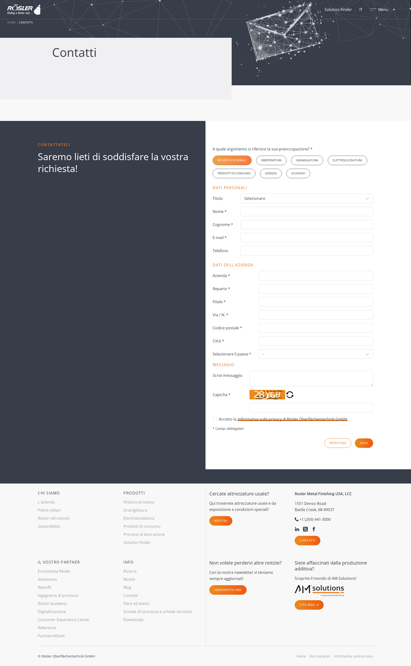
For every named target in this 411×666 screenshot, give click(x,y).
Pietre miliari (49, 510)
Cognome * (223, 224)
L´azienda (46, 502)
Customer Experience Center (63, 619)
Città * (218, 341)
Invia (364, 443)
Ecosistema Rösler (54, 571)
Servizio (271, 173)
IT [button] (360, 9)
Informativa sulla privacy (353, 656)
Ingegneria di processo (58, 595)
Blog (127, 587)
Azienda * (221, 275)
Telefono (220, 250)
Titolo (218, 198)
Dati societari (319, 656)
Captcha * (221, 394)
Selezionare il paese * (232, 354)
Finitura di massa (138, 502)
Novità (129, 579)
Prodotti (134, 493)
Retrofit (44, 587)
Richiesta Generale (232, 160)
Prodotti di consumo (234, 173)
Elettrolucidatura (347, 160)
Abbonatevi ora (228, 590)
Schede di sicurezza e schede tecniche (157, 611)
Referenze (47, 627)
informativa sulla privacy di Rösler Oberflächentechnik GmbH (292, 419)
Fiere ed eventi (136, 603)
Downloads (133, 619)
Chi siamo (49, 493)
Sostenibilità (49, 526)
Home (11, 22)
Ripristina (337, 443)
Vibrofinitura (271, 160)
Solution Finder (338, 9)
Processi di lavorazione (144, 534)
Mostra (220, 521)
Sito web (308, 605)
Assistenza (47, 579)
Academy (298, 173)
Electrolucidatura (138, 518)
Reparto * (221, 288)
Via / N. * (220, 314)
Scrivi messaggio (227, 375)
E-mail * (220, 237)
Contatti (307, 540)
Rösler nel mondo (54, 518)
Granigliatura (307, 160)
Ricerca (130, 571)
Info (128, 562)
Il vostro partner (59, 562)
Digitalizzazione (52, 611)
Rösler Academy (52, 603)
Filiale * (219, 301)
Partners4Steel (51, 635)
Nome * (220, 211)
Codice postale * (227, 328)
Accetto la (283, 419)
